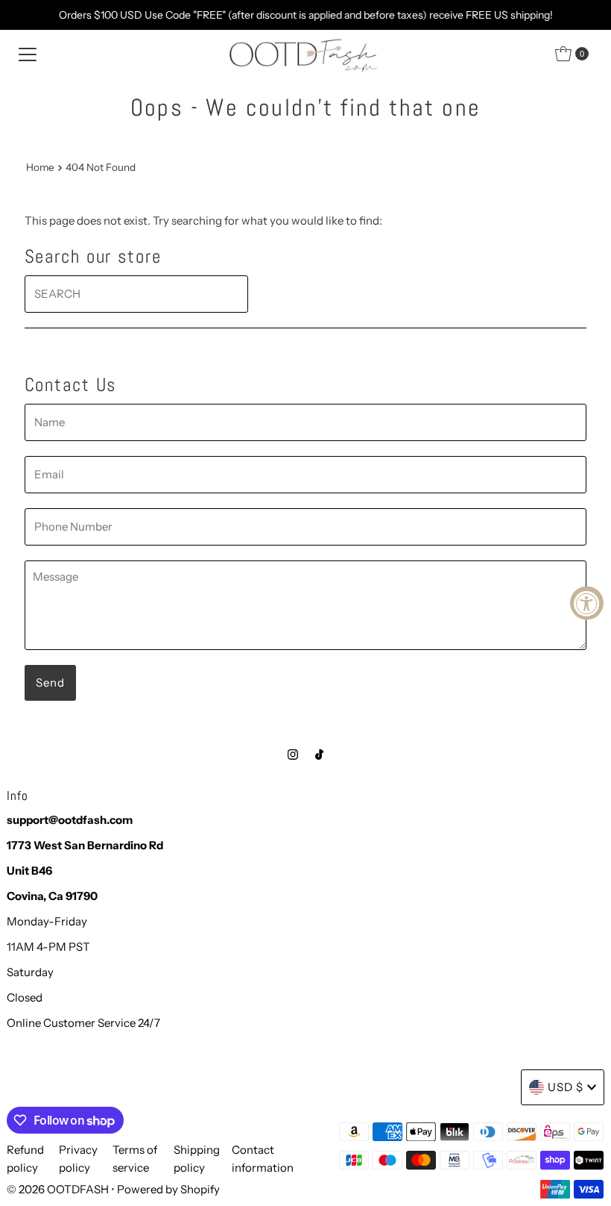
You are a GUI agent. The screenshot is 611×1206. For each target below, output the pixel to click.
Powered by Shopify (168, 1189)
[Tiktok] (319, 754)
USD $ (565, 1087)
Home (40, 167)
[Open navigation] (27, 54)
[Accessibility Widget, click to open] (587, 603)
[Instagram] (293, 754)
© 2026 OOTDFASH (58, 1189)
